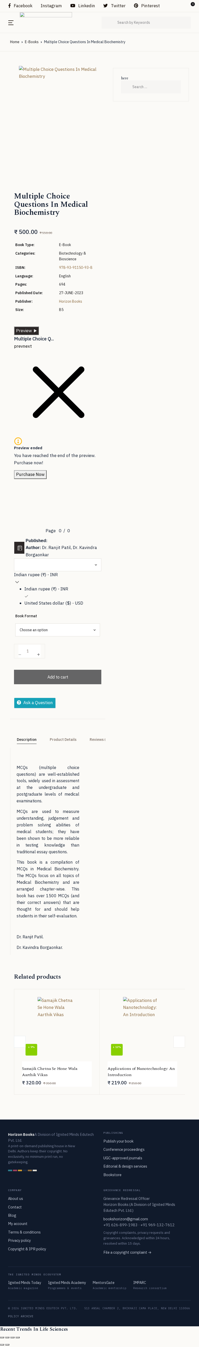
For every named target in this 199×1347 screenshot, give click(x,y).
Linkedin (86, 6)
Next (179, 1042)
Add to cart (57, 677)
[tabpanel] (58, 113)
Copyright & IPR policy (27, 1248)
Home (14, 42)
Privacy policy (19, 1240)
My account (17, 1223)
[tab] (26, 740)
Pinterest (150, 6)
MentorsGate (104, 1282)
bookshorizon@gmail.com (125, 1218)
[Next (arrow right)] (7, 1344)
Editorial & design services (125, 1166)
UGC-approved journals (122, 1157)
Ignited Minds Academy (67, 1282)
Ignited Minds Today (24, 1282)
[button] (181, 6)
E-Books (32, 42)
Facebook (22, 6)
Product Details (63, 739)
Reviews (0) (99, 739)
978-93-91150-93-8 (75, 267)
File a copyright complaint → (127, 1252)
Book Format (26, 616)
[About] (19, 548)
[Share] (12, 1337)
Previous (20, 1042)
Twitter (118, 6)
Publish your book (118, 1141)
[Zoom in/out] (2, 1337)
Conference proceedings (124, 1149)
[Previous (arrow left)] (2, 1344)
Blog (12, 1215)
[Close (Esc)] (18, 1337)
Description (27, 739)
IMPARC (139, 1282)
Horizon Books (70, 301)
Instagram (51, 6)
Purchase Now (30, 474)
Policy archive (21, 1316)
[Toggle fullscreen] (7, 1337)
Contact (15, 1207)
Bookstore (112, 1174)
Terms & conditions (24, 1232)
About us (15, 1198)
